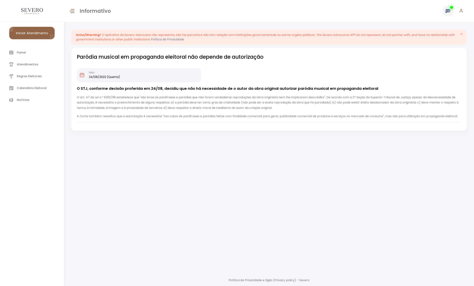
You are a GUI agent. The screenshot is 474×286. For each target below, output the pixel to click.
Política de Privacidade (167, 39)
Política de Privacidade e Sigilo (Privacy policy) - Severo (269, 280)
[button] (463, 11)
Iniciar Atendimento (32, 33)
